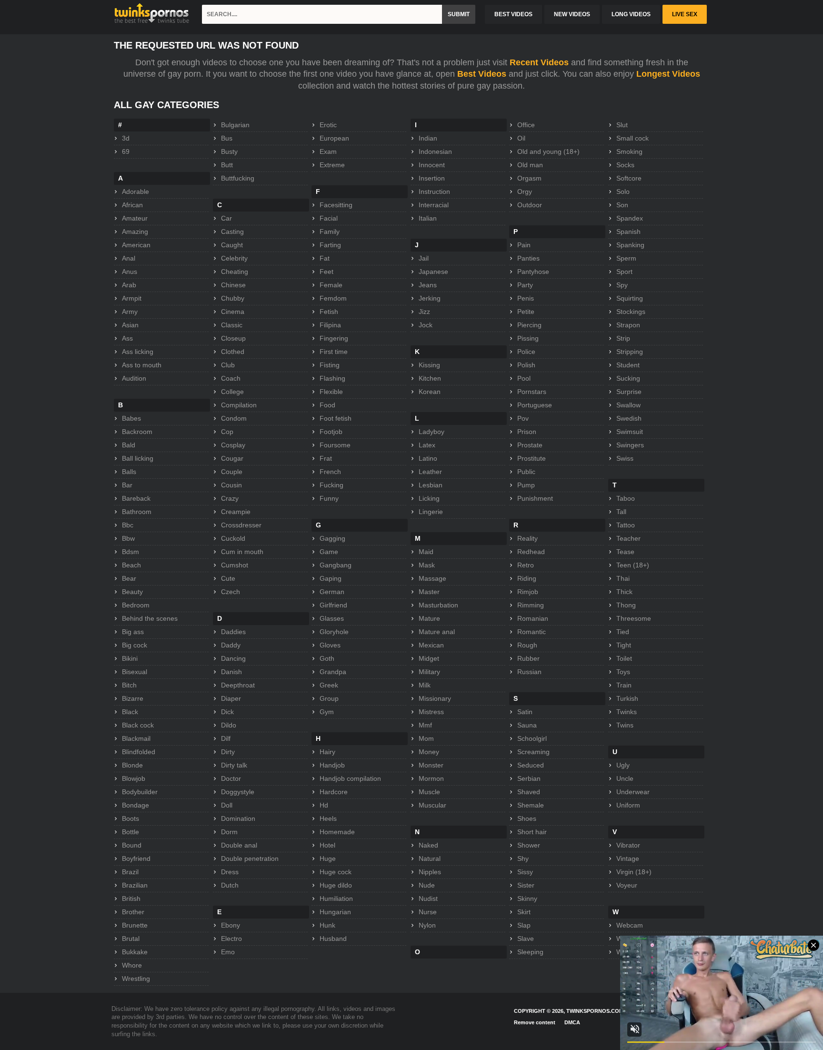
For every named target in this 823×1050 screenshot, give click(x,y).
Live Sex (684, 14)
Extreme (332, 165)
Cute (228, 578)
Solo (623, 191)
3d (126, 138)
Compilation (239, 405)
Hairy (327, 752)
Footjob (331, 431)
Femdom (333, 298)
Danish (231, 672)
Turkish (627, 698)
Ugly (623, 765)
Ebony (230, 925)
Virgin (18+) (634, 872)
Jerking (430, 298)
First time (334, 351)
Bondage (135, 805)
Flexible (331, 391)
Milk (425, 685)
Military (429, 672)
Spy (622, 285)
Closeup (233, 338)
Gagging (332, 538)
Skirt (524, 912)
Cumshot (234, 565)
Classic (231, 325)
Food (327, 405)
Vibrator (628, 845)
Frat (326, 458)
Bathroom (136, 511)
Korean (430, 391)
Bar (127, 485)
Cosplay (233, 445)
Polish (526, 365)
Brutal (131, 938)
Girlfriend (333, 605)
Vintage (627, 858)
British (131, 898)
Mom (426, 738)
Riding (526, 578)
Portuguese (534, 405)
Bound (131, 845)
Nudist (428, 898)
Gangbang (335, 565)
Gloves (330, 645)
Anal (128, 258)
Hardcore (334, 792)
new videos (572, 14)
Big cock (134, 645)
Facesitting (336, 205)
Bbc (127, 525)
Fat (325, 258)
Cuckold (233, 538)
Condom (234, 418)
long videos (631, 14)
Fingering (334, 338)
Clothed (232, 351)
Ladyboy (431, 431)
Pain (524, 245)
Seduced (530, 765)
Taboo (625, 498)
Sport (624, 271)
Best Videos (481, 74)
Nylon (427, 925)
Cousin (231, 485)
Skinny (527, 898)
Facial (329, 218)
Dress (230, 872)
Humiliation (336, 898)
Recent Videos (539, 62)
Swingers (630, 445)
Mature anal (437, 632)
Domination (238, 818)
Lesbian (430, 485)
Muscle (429, 792)
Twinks (626, 712)
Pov (523, 418)
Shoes (526, 818)
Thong (626, 605)
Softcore (629, 178)
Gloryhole (334, 632)
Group (329, 698)
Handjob (332, 765)
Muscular (432, 805)
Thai (623, 578)
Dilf (226, 738)
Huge (328, 858)
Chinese (233, 285)
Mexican (431, 645)
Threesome (633, 618)
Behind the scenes (150, 618)
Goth (327, 658)
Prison (526, 431)
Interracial (434, 205)
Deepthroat (238, 685)
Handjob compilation (350, 778)
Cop (227, 431)
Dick (227, 712)
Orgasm (529, 178)
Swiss (624, 458)
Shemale (530, 805)
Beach (131, 565)
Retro (525, 565)
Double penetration (250, 858)
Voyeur (626, 885)
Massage (432, 578)
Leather (430, 471)
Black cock (138, 725)
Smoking (629, 151)
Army (130, 311)
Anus (129, 271)
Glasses (332, 618)
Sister (525, 885)
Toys (623, 672)
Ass (127, 338)
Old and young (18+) (548, 151)
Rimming (530, 605)
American (136, 245)
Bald (128, 445)
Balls (129, 471)
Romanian (532, 618)
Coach (231, 378)
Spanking (630, 245)
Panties (528, 258)
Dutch (230, 885)
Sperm (626, 258)
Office (526, 125)
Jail (424, 258)
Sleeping (530, 952)
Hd (324, 805)
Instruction (434, 191)
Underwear (633, 792)
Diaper (231, 698)
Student (628, 365)
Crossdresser (241, 525)
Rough (527, 645)
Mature (429, 618)
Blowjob (133, 778)
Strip (623, 338)
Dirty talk (234, 765)
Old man (530, 165)
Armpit (131, 298)
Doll (226, 805)
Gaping (330, 578)
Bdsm (130, 551)
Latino (428, 458)
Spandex (629, 218)
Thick (624, 592)
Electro (231, 938)
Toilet (624, 658)
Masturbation (438, 605)
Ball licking (137, 458)
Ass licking (137, 351)
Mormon (431, 778)
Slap (524, 925)
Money (429, 752)
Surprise (629, 391)
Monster (431, 765)
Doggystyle (237, 792)
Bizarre (132, 698)
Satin (524, 712)
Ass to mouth (141, 365)
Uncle (624, 778)
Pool (524, 378)
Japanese (433, 271)
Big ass (133, 632)
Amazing (135, 231)
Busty (229, 151)
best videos (513, 14)
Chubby (232, 298)
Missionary (435, 698)
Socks (625, 165)
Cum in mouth (242, 551)
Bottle (130, 832)
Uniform (628, 805)
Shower (528, 845)
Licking (429, 498)
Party (525, 285)
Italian (428, 218)
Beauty (132, 592)
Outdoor (529, 205)
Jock (425, 325)
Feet (326, 271)
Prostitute (531, 458)
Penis (525, 298)
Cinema (232, 311)
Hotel (327, 845)
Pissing (528, 338)
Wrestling (136, 978)
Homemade (337, 832)
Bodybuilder (140, 792)
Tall (621, 511)
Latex (427, 445)
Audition (134, 378)
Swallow (628, 405)
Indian (428, 138)
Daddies (233, 632)
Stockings (630, 311)
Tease (625, 551)
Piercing (529, 325)
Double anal (239, 845)
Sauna (527, 725)
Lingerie (431, 511)
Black (130, 712)
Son (622, 205)
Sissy (525, 872)
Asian (130, 325)
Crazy (230, 498)
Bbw (128, 538)
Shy (523, 858)
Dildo (228, 725)
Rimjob (527, 592)
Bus (226, 138)
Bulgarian (235, 125)
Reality (527, 538)
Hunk (327, 925)
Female (331, 285)
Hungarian (335, 912)
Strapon (628, 325)
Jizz (424, 311)
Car (226, 218)
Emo (228, 952)
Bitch (129, 685)
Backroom (137, 431)
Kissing (429, 365)
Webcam (629, 925)
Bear (129, 578)
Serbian (529, 778)
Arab (129, 285)
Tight (623, 645)
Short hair (532, 832)
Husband (333, 938)
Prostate (529, 445)
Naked (428, 845)
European (334, 138)
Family (330, 231)
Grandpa (333, 672)
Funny (329, 498)
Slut (622, 125)
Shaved (528, 792)
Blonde (132, 765)
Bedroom (136, 605)
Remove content (534, 1022)
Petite (525, 311)
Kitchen (430, 378)
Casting (232, 231)
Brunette (135, 925)
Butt (227, 165)
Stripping (629, 351)
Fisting (330, 365)
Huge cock (335, 872)
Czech (230, 592)
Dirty (228, 752)
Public (526, 471)
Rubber (528, 658)
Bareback (136, 498)
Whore (132, 965)
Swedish (629, 418)
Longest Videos (668, 74)
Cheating (234, 271)
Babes (131, 418)
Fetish (329, 311)
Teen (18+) (632, 565)
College (232, 391)
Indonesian (435, 151)
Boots (130, 818)
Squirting (629, 298)
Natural (430, 858)
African (132, 205)
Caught (232, 245)
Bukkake (135, 952)
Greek (329, 685)
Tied (622, 632)
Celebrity (234, 258)
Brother (133, 912)
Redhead (531, 551)
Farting (330, 245)
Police (526, 351)
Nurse (428, 912)
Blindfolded (138, 752)
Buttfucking (237, 178)
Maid (426, 551)
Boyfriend (136, 858)
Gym (327, 712)
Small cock (632, 138)
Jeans (428, 285)
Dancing (233, 658)
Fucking (331, 485)
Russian (529, 672)
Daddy (231, 645)
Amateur (135, 218)
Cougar (232, 458)
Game (329, 551)
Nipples (430, 872)
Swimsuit (629, 431)
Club (228, 365)
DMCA (572, 1022)
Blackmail (136, 738)
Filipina (330, 325)
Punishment (535, 498)
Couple (231, 471)
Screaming (533, 752)
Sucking (628, 378)
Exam (328, 151)
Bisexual (134, 672)
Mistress (431, 712)
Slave (525, 938)
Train (624, 685)
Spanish (628, 231)
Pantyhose (533, 271)
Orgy (524, 191)
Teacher (628, 538)
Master (429, 592)
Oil (521, 138)
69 (126, 151)
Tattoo (625, 525)
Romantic (531, 632)
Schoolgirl (532, 738)
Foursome (335, 445)
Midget (429, 658)
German (332, 592)
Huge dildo (336, 885)
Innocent (432, 165)
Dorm (229, 832)
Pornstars (531, 391)
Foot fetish (335, 418)
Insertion (432, 178)
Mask (427, 565)
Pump (526, 485)
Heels (328, 818)
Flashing (332, 378)
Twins (624, 725)
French (330, 471)
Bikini (130, 658)
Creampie (236, 511)
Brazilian (135, 885)
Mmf (425, 725)
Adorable (135, 191)
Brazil (130, 872)
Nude (427, 885)
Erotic (328, 125)
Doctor (231, 778)
